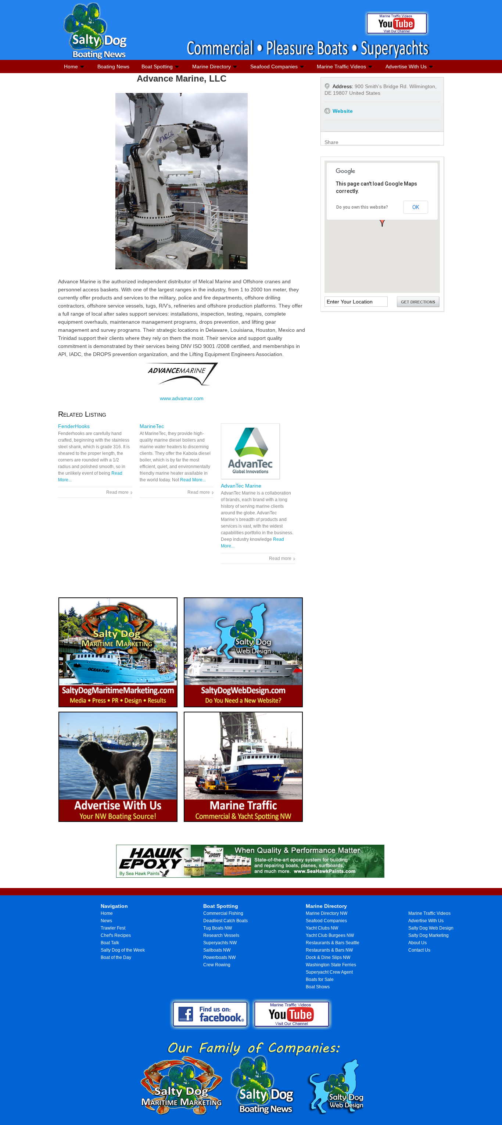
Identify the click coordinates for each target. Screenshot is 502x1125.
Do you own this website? (362, 207)
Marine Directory (211, 66)
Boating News (113, 66)
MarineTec (152, 426)
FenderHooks (74, 426)
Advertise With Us (406, 66)
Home (71, 66)
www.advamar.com (182, 398)
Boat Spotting (157, 66)
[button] (382, 220)
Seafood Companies (274, 66)
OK (415, 207)
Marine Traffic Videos (341, 66)
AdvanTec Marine (241, 486)
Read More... (193, 479)
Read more (117, 492)
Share (331, 142)
